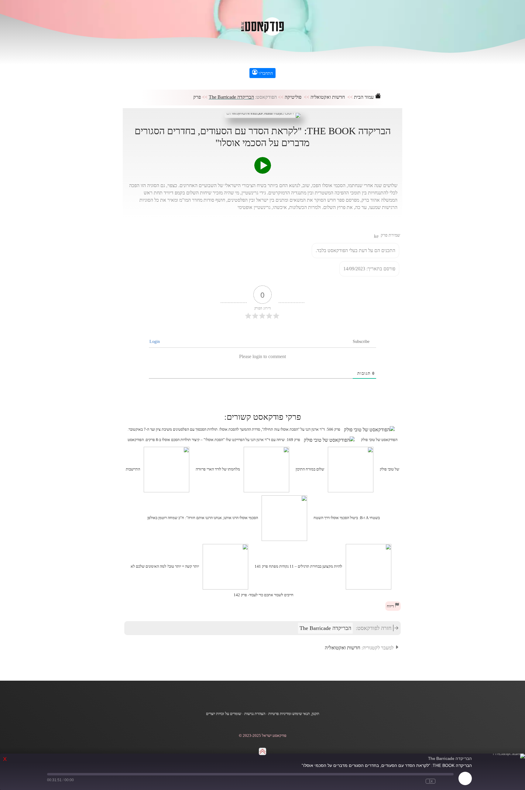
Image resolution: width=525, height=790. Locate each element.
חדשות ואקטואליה (328, 97)
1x (431, 781)
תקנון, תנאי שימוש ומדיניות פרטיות (293, 714)
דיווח (391, 606)
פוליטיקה (293, 97)
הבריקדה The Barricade (231, 97)
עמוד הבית (364, 97)
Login (155, 341)
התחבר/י (265, 73)
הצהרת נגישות (254, 714)
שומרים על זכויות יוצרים (223, 714)
